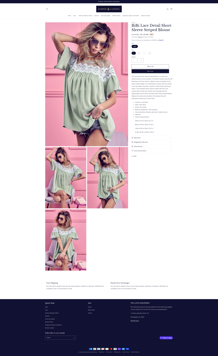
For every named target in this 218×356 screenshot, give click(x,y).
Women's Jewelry (49, 328)
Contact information (135, 352)
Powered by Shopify (93, 352)
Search (90, 307)
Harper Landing (85, 352)
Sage (134, 46)
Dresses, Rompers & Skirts (52, 313)
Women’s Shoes (49, 322)
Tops (46, 310)
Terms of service (125, 352)
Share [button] (135, 156)
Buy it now (150, 71)
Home (46, 307)
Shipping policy (117, 352)
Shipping (140, 37)
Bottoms (47, 316)
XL (150, 53)
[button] (47, 9)
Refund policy (102, 352)
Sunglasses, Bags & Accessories (53, 325)
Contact (90, 313)
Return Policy (91, 310)
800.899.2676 (135, 321)
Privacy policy (109, 352)
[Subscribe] (74, 338)
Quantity (133, 56)
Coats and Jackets (50, 319)
